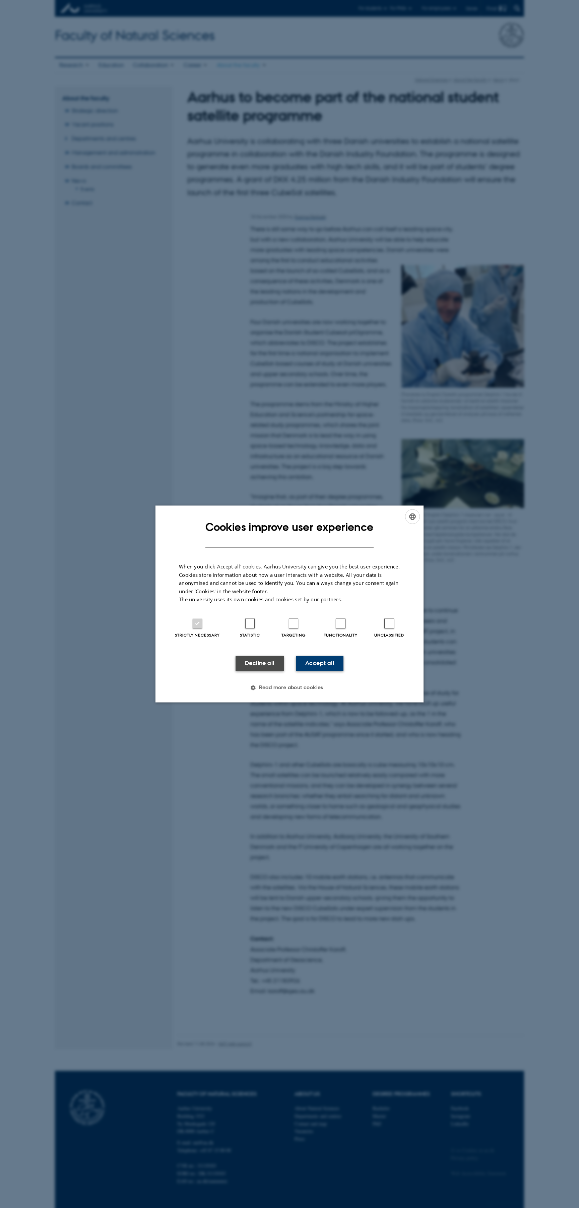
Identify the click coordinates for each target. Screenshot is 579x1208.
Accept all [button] (319, 663)
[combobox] (412, 516)
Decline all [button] (259, 663)
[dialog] (289, 603)
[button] (289, 688)
